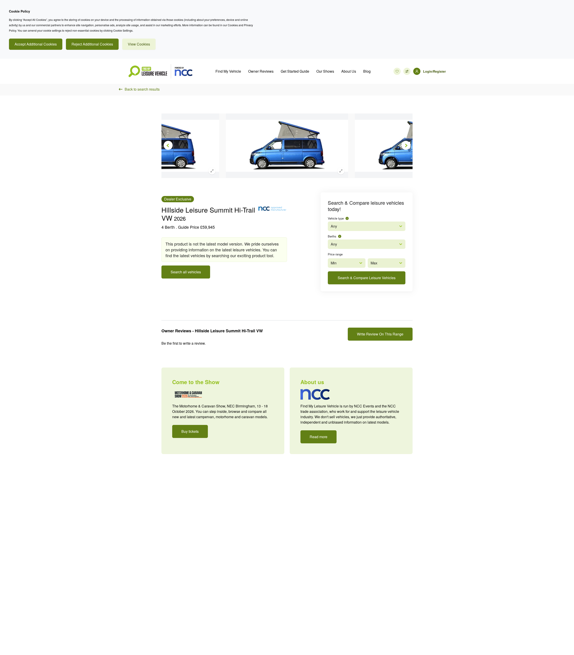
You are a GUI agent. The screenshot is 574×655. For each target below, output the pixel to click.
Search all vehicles (186, 271)
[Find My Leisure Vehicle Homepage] (160, 71)
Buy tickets (190, 431)
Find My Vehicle (228, 71)
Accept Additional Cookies (36, 44)
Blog (367, 71)
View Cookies (139, 44)
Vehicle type (336, 218)
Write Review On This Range (380, 334)
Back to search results (142, 89)
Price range (335, 254)
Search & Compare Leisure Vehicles (367, 277)
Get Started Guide (295, 71)
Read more (318, 436)
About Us (348, 71)
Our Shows (325, 71)
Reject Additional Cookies (92, 44)
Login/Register (434, 71)
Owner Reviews (261, 71)
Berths (332, 236)
